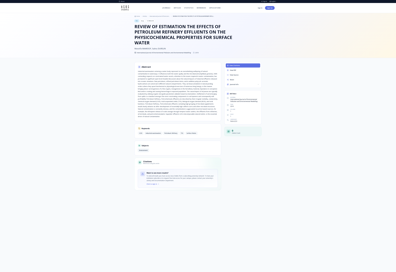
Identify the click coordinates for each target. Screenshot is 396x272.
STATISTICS (188, 8)
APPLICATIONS (215, 8)
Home (138, 16)
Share (232, 80)
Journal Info (234, 84)
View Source (234, 75)
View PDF (233, 70)
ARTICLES (177, 8)
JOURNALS (166, 8)
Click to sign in (152, 184)
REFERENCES (201, 8)
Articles (145, 16)
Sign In (260, 8)
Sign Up (270, 8)
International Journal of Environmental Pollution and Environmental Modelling (160, 16)
